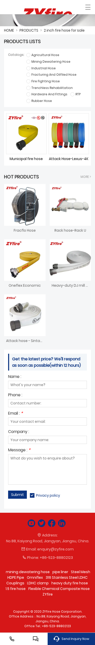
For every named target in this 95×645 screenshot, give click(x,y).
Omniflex (35, 577)
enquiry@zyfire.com (55, 549)
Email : (15, 413)
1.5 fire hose (16, 588)
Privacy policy (48, 495)
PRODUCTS (29, 30)
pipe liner (60, 571)
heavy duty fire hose (69, 583)
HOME (9, 30)
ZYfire (48, 594)
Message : (19, 450)
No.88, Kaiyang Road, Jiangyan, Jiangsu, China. (47, 541)
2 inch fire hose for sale (64, 30)
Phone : (15, 395)
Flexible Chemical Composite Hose (59, 588)
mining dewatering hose (28, 571)
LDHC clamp (38, 583)
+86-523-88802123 (56, 557)
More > (86, 177)
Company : (18, 432)
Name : (14, 377)
